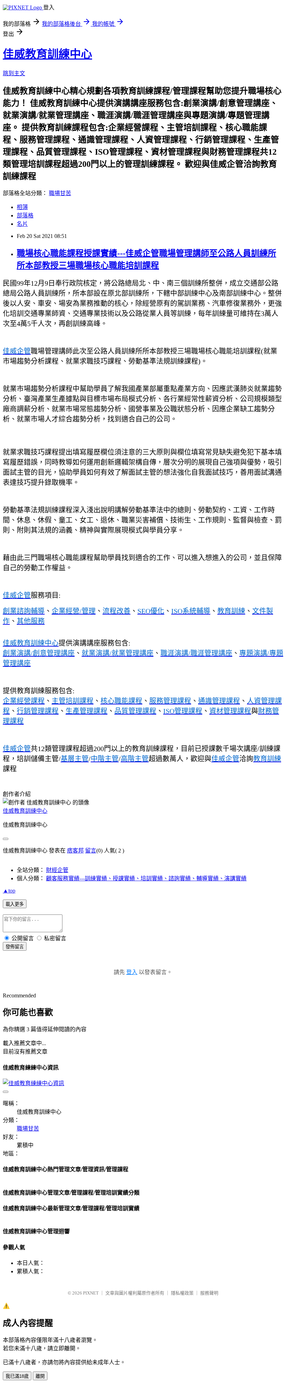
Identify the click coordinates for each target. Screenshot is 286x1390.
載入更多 (15, 904)
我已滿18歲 (17, 1376)
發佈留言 (15, 946)
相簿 (22, 207)
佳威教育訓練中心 (47, 54)
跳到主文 (14, 73)
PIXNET (91, 1293)
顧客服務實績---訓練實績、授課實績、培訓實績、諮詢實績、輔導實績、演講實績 (146, 878)
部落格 (25, 215)
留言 (90, 851)
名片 (22, 224)
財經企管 (57, 870)
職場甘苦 (60, 193)
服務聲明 (209, 1293)
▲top (9, 891)
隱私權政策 (182, 1293)
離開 (40, 1376)
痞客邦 (75, 851)
